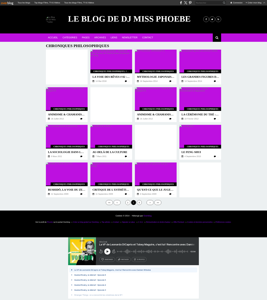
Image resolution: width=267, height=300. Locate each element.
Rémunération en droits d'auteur (158, 222)
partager (125, 259)
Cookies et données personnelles (200, 222)
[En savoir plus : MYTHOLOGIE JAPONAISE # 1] (156, 67)
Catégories (70, 37)
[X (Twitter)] (185, 2)
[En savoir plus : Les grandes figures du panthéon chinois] (200, 67)
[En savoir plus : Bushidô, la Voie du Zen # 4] (67, 179)
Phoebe (50, 222)
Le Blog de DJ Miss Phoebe (129, 19)
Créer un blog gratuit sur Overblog (86, 222)
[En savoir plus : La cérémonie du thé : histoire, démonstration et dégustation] (200, 104)
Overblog (148, 216)
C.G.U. (140, 222)
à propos (140, 259)
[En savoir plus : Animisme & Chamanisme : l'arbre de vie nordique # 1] (156, 104)
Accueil (53, 37)
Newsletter (130, 37)
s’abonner (109, 259)
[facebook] (181, 2)
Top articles (106, 222)
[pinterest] (190, 2)
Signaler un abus (128, 222)
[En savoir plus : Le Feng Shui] (200, 142)
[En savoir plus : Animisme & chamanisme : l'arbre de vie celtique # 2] (67, 104)
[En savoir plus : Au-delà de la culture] (111, 142)
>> (158, 202)
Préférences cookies (223, 222)
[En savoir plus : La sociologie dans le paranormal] (67, 142)
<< (109, 202)
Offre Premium (178, 222)
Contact (147, 37)
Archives (100, 37)
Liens (114, 37)
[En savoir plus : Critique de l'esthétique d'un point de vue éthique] (111, 179)
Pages (86, 37)
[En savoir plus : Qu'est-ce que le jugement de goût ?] (156, 179)
